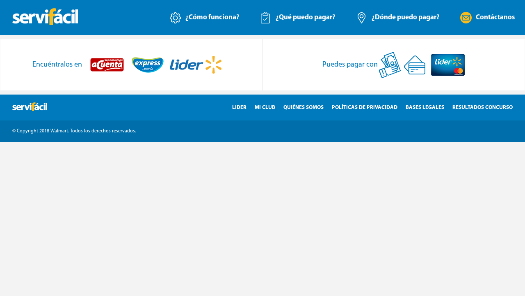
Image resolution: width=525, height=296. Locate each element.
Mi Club (265, 107)
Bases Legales (425, 107)
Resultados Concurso (482, 107)
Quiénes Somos (303, 107)
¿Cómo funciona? (212, 17)
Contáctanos (495, 17)
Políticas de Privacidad (364, 107)
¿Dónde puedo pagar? (406, 17)
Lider (239, 107)
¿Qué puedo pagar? (306, 17)
